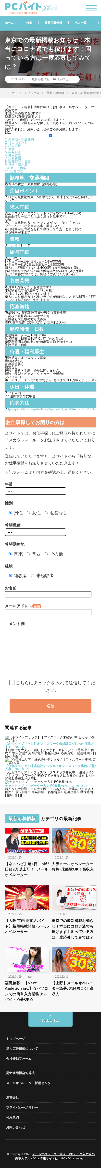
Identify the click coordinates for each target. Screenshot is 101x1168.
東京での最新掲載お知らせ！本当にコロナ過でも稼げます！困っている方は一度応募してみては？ (73, 928)
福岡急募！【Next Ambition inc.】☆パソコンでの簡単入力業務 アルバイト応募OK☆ (26, 991)
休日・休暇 (15, 168)
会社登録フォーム (19, 1058)
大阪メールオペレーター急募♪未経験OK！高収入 (73, 866)
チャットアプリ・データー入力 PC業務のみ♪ (37, 786)
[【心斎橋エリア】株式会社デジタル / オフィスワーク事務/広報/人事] (50, 763)
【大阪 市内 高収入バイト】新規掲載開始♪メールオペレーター (27, 926)
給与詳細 (13, 152)
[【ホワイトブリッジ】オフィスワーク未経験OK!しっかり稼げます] (50, 740)
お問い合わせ (15, 1127)
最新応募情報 (53, 22)
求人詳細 (13, 146)
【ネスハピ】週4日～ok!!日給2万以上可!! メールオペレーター (27, 869)
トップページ (15, 1039)
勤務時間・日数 (18, 161)
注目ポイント (16, 142)
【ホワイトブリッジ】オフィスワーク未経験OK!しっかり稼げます (49, 745)
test (30, 976)
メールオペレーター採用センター (30, 1083)
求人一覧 (81, 22)
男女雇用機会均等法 (20, 1073)
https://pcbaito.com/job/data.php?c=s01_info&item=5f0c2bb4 (50, 409)
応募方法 (14, 171)
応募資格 (13, 158)
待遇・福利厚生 (18, 165)
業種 (10, 149)
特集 (29, 22)
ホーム (9, 22)
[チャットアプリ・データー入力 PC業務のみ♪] (39, 782)
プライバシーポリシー (22, 1107)
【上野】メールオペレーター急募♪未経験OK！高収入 (73, 988)
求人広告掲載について (22, 1048)
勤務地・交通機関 (19, 139)
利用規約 (12, 1117)
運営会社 (12, 1097)
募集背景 (13, 155)
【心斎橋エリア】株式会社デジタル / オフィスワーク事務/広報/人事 (50, 767)
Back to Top (50, 1020)
